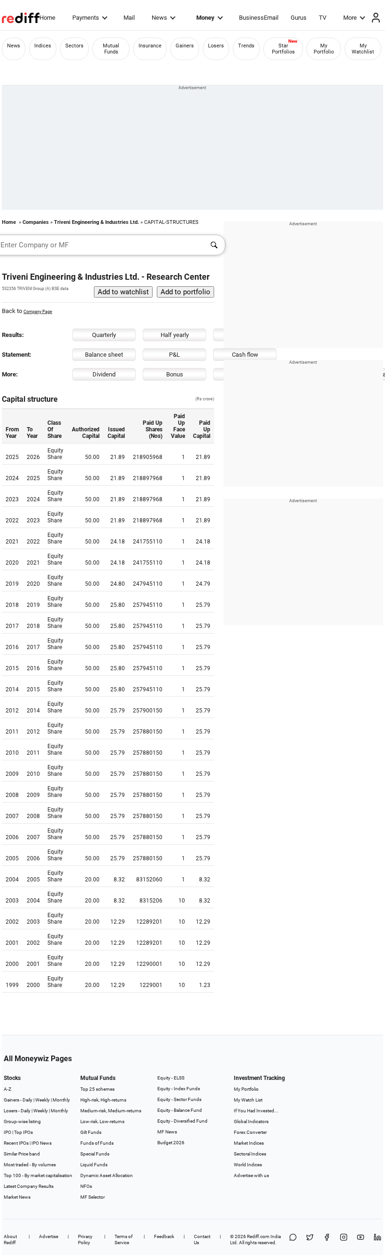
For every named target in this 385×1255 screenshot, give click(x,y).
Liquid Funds (94, 1165)
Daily (27, 1100)
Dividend (104, 374)
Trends (246, 46)
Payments (85, 17)
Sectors (74, 46)
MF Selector (92, 1197)
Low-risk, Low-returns (102, 1121)
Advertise (48, 1236)
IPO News (41, 1143)
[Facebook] (327, 1239)
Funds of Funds (97, 1143)
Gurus (299, 17)
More (350, 17)
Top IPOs (23, 1132)
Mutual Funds (111, 49)
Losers (216, 46)
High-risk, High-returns (103, 1100)
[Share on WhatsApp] (293, 1239)
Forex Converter (250, 1132)
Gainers (185, 46)
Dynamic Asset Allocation (106, 1175)
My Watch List (248, 1100)
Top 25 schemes (97, 1089)
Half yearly (175, 334)
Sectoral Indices (250, 1154)
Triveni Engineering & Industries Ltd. (96, 222)
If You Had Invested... (256, 1111)
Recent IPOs (16, 1143)
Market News (17, 1197)
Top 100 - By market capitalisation (38, 1175)
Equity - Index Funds (178, 1089)
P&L (174, 354)
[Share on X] (310, 1239)
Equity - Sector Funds (179, 1099)
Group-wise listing (22, 1121)
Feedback (164, 1236)
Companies (36, 222)
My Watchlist (363, 49)
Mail (129, 17)
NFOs (86, 1186)
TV (322, 17)
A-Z (7, 1089)
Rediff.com (258, 1236)
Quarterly (104, 334)
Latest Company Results (29, 1186)
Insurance (150, 46)
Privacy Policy (85, 1239)
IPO (7, 1132)
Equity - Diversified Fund (182, 1121)
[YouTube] (360, 1239)
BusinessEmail (258, 17)
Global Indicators (251, 1121)
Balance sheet (104, 354)
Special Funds (94, 1154)
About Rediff (10, 1239)
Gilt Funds (90, 1132)
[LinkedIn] (377, 1239)
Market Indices (249, 1143)
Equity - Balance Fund (179, 1110)
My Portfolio (324, 49)
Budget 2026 (171, 1143)
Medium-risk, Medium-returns (110, 1111)
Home (47, 17)
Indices (42, 46)
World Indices (248, 1165)
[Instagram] (343, 1239)
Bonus (174, 374)
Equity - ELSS (171, 1078)
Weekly (42, 1100)
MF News (167, 1132)
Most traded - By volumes (30, 1165)
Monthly (61, 1100)
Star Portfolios (283, 49)
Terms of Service (123, 1239)
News (159, 17)
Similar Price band (22, 1154)
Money (205, 17)
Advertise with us (251, 1175)
